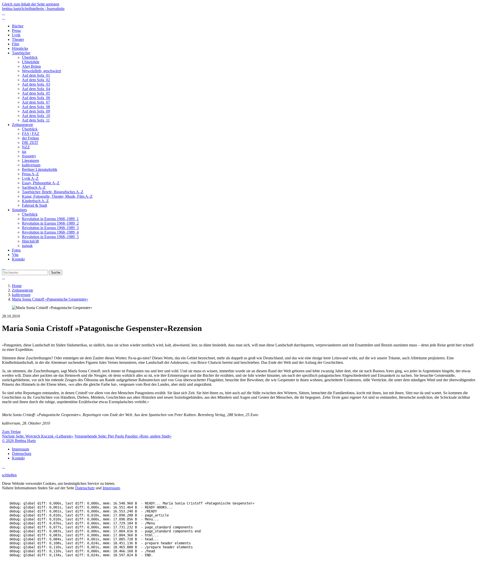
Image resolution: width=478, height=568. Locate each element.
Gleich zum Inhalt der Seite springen (30, 4)
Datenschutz (85, 488)
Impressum (111, 488)
